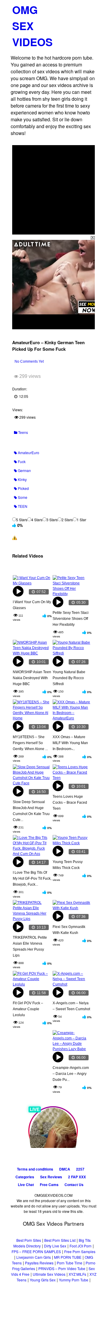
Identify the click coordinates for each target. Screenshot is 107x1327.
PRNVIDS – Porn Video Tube (61, 1268)
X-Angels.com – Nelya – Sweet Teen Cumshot (71, 1006)
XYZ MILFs (77, 1274)
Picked (23, 488)
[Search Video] (78, 7)
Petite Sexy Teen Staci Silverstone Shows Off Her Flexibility (71, 619)
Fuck (21, 461)
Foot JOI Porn (81, 1245)
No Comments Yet (29, 361)
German (24, 470)
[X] (93, 237)
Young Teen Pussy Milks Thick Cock (68, 865)
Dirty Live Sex (55, 1245)
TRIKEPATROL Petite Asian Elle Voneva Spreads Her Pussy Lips (30, 946)
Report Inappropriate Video (40, 537)
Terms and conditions (35, 1169)
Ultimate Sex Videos (49, 1274)
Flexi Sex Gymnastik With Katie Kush (69, 930)
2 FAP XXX (77, 1176)
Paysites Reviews (39, 1262)
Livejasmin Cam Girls (33, 1257)
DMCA (64, 1169)
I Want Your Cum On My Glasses (32, 605)
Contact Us (74, 1184)
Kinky (22, 479)
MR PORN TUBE (67, 1257)
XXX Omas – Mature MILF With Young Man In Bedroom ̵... (70, 743)
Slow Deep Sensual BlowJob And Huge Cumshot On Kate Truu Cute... (31, 811)
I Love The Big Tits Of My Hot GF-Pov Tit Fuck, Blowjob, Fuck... (32, 878)
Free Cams (49, 1184)
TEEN (22, 506)
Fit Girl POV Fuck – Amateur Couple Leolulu (28, 1009)
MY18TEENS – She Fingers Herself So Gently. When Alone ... (30, 743)
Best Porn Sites (28, 1240)
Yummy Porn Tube (73, 1279)
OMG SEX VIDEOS (32, 25)
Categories (24, 1176)
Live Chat (26, 1184)
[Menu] (89, 7)
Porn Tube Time (69, 1262)
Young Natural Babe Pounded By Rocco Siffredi (69, 678)
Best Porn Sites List (59, 1240)
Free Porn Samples (79, 1251)
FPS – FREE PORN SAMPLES (36, 1251)
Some (22, 497)
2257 (80, 1169)
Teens (22, 432)
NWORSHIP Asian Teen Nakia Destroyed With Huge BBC (32, 678)
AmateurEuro (28, 452)
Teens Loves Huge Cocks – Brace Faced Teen (70, 802)
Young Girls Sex (43, 1279)
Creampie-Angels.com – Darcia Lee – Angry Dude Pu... (71, 1074)
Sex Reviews (51, 1176)
